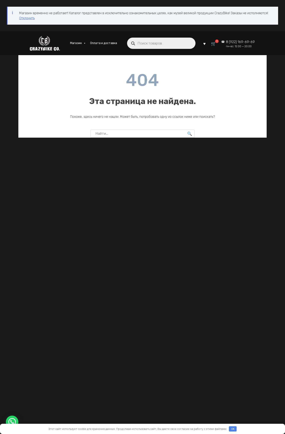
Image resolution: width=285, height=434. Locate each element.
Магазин (76, 43)
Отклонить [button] (27, 18)
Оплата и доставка (103, 43)
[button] (12, 422)
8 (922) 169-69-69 (240, 44)
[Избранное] (204, 43)
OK (233, 428)
